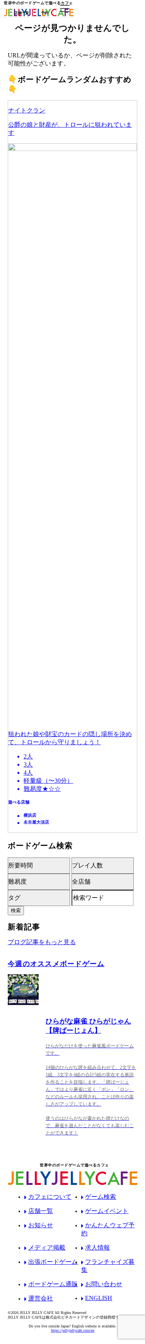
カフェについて (50, 1196)
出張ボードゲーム (53, 1261)
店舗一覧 (40, 1211)
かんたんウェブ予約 (108, 1229)
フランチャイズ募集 (108, 1265)
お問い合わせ (103, 1284)
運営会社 (40, 1298)
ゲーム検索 (100, 1196)
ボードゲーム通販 (53, 1284)
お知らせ (40, 1225)
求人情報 (97, 1247)
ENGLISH (98, 1298)
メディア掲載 (46, 1247)
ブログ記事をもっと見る (42, 942)
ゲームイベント (106, 1211)
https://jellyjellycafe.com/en (72, 1330)
